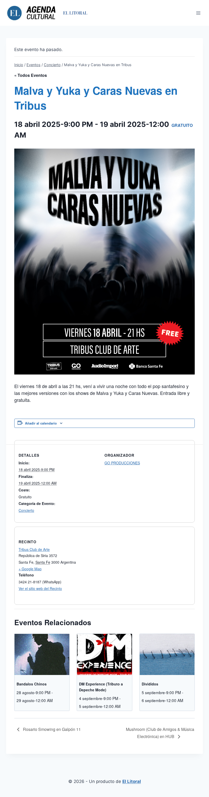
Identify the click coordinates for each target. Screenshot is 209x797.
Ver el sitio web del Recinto (40, 588)
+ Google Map (30, 568)
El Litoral (131, 781)
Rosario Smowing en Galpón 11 (51, 729)
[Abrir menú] (198, 13)
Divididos (150, 683)
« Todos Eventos (30, 75)
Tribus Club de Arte (34, 549)
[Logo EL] (75, 13)
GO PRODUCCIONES (122, 462)
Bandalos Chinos (32, 683)
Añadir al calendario (41, 423)
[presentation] (42, 654)
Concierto (26, 510)
